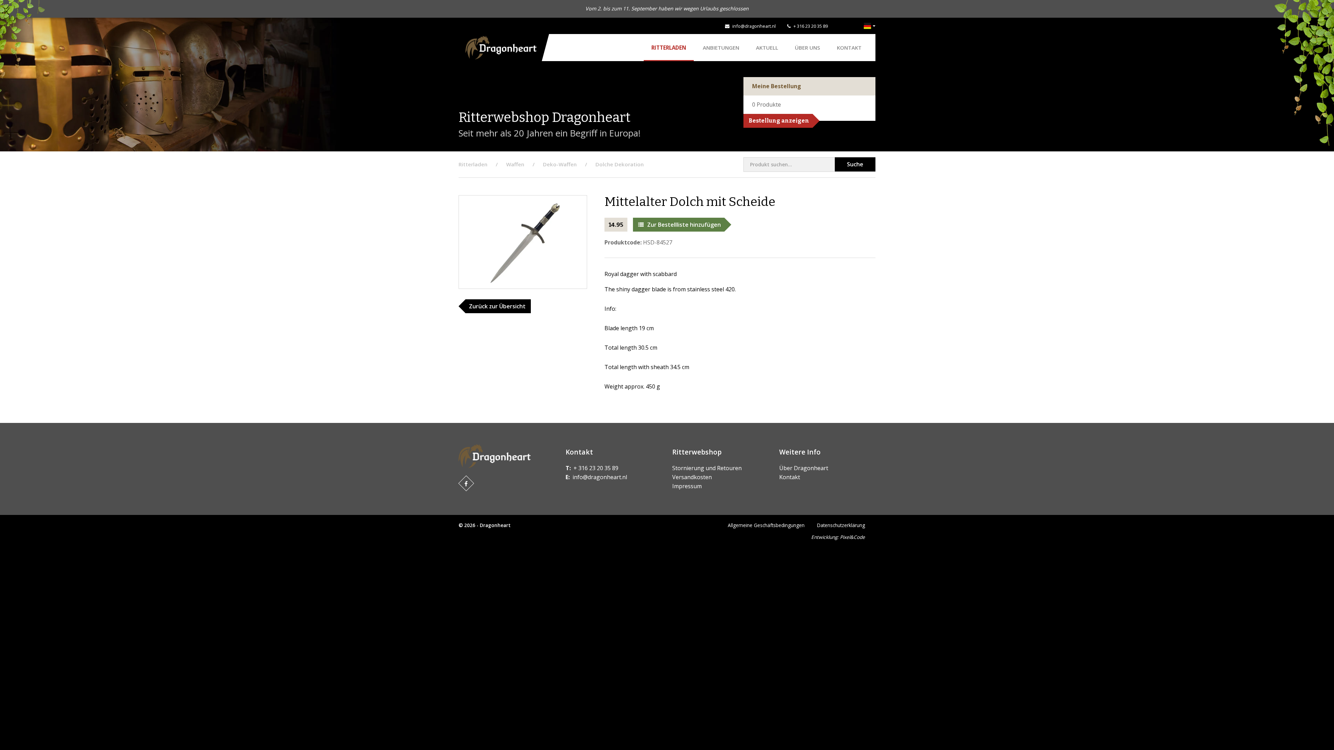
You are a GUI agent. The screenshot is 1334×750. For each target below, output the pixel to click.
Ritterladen (668, 47)
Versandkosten (692, 477)
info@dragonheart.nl (754, 26)
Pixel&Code (852, 537)
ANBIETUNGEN (721, 47)
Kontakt (849, 47)
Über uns (807, 47)
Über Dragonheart (803, 468)
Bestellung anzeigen (779, 120)
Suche (855, 164)
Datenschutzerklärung (841, 525)
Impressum (687, 486)
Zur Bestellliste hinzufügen (684, 224)
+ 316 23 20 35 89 (810, 26)
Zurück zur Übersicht (497, 306)
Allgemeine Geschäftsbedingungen (766, 525)
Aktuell (767, 47)
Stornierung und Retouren (707, 468)
